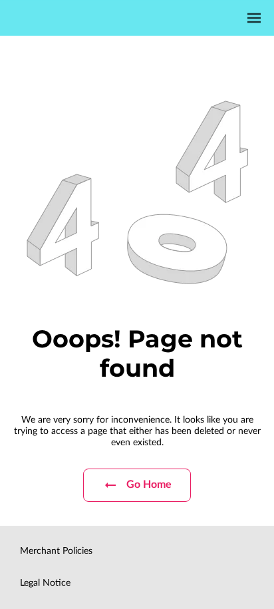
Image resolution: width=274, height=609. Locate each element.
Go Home (149, 484)
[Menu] (254, 18)
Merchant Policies (56, 551)
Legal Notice (45, 583)
